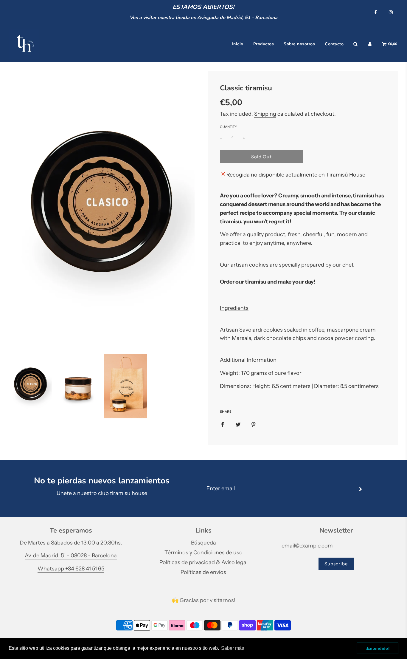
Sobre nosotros (299, 44)
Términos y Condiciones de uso (203, 552)
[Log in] (370, 44)
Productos (263, 44)
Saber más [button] (232, 648)
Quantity (228, 127)
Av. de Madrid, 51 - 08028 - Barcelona (71, 555)
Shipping (265, 114)
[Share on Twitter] (238, 424)
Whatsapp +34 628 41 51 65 (71, 568)
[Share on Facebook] (222, 424)
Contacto (334, 44)
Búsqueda (203, 542)
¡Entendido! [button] (378, 648)
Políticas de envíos (203, 572)
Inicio (237, 44)
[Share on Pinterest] (253, 424)
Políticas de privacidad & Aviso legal (203, 562)
